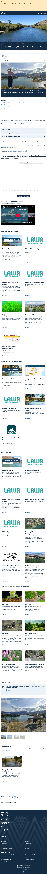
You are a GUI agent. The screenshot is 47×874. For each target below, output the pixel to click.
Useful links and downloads (7, 104)
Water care (19, 44)
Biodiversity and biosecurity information (11, 113)
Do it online (27, 841)
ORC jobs (27, 848)
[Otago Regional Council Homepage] (3, 13)
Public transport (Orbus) (30, 839)
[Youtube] (7, 830)
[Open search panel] (36, 13)
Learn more (4, 9)
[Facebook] (2, 830)
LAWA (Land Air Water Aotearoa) (8, 857)
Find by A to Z (28, 843)
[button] (3, 716)
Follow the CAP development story (11, 136)
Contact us (3, 826)
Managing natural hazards (6, 848)
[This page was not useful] (13, 796)
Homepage (5, 44)
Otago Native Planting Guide (31, 854)
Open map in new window (23, 196)
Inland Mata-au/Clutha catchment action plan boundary (13, 102)
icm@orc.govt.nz (6, 750)
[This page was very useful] (18, 796)
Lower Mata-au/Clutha (22, 151)
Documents (3, 115)
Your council (3, 839)
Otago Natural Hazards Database (32, 857)
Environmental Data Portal (6, 854)
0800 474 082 (4, 823)
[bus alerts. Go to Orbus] (39, 13)
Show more (5, 60)
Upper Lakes (12, 151)
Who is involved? (6, 129)
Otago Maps (3, 861)
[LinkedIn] (5, 830)
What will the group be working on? (11, 133)
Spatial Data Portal (29, 859)
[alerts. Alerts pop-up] (42, 13)
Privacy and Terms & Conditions (23, 867)
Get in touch (4, 117)
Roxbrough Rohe (5, 111)
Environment (12, 44)
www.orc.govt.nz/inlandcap (23, 786)
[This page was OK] (15, 796)
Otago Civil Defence (5, 859)
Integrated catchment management (31, 44)
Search (26, 846)
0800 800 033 (4, 819)
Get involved (3, 841)
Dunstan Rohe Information (8, 107)
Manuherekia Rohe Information (8, 109)
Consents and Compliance (6, 846)
